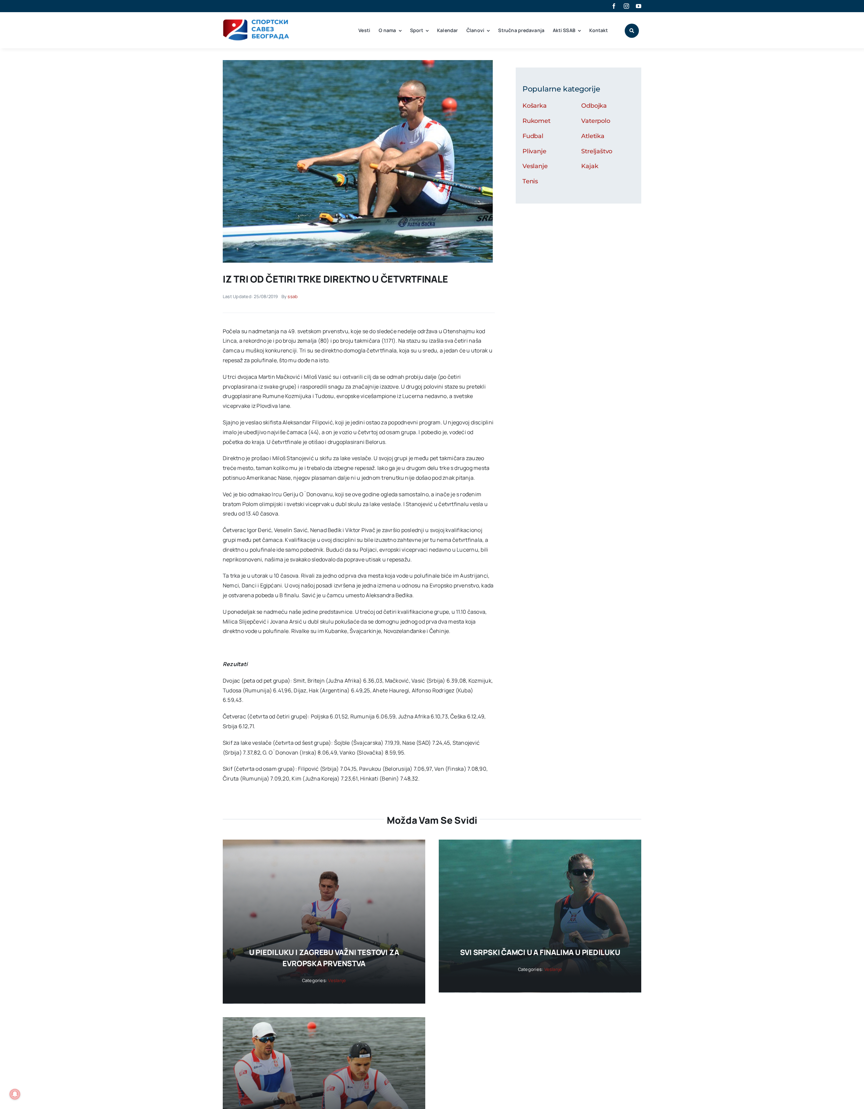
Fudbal (532, 136)
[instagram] (626, 6)
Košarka (534, 105)
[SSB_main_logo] (256, 21)
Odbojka (594, 105)
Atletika (592, 136)
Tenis (530, 181)
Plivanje (534, 151)
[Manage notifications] (14, 1094)
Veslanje (535, 166)
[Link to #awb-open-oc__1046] (632, 31)
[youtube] (638, 6)
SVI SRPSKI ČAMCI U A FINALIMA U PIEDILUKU (540, 952)
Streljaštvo (596, 151)
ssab (293, 296)
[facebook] (614, 6)
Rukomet (536, 121)
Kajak (589, 166)
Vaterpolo (595, 121)
